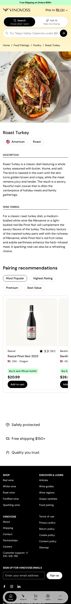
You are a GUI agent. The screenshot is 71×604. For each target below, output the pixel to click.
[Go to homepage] (16, 10)
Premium (12, 288)
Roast (37, 142)
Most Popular (15, 278)
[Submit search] (63, 33)
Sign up (54, 575)
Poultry (37, 45)
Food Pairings (21, 45)
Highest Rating (43, 278)
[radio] (19, 21)
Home (6, 45)
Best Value (34, 288)
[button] (35, 34)
